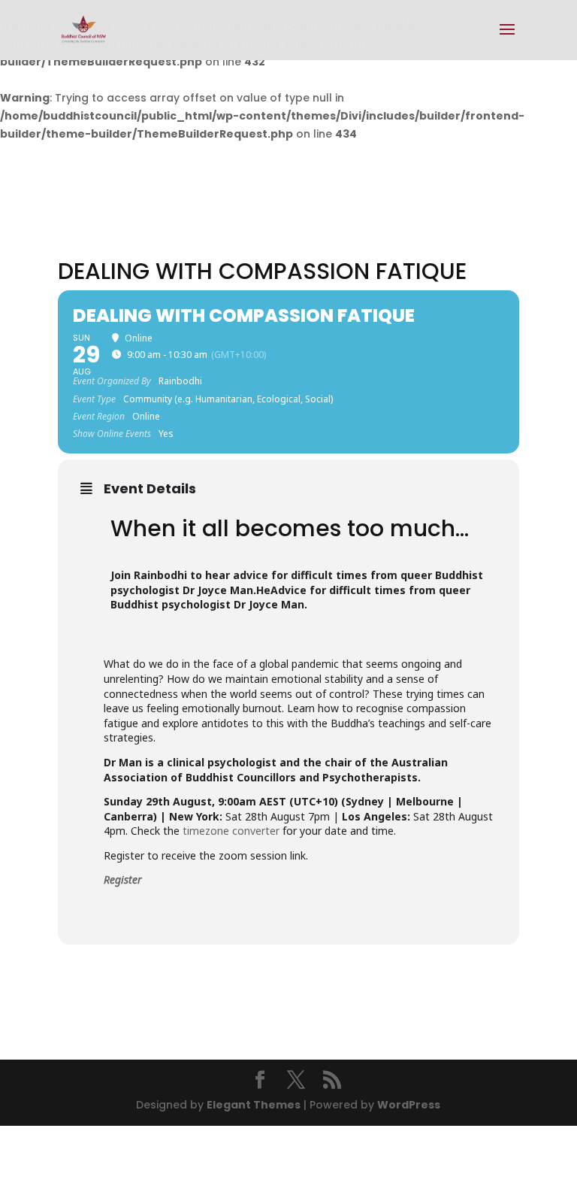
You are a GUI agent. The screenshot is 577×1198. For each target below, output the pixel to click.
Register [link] (123, 879)
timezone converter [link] (231, 830)
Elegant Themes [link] (254, 1104)
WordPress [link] (408, 1104)
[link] (83, 29)
